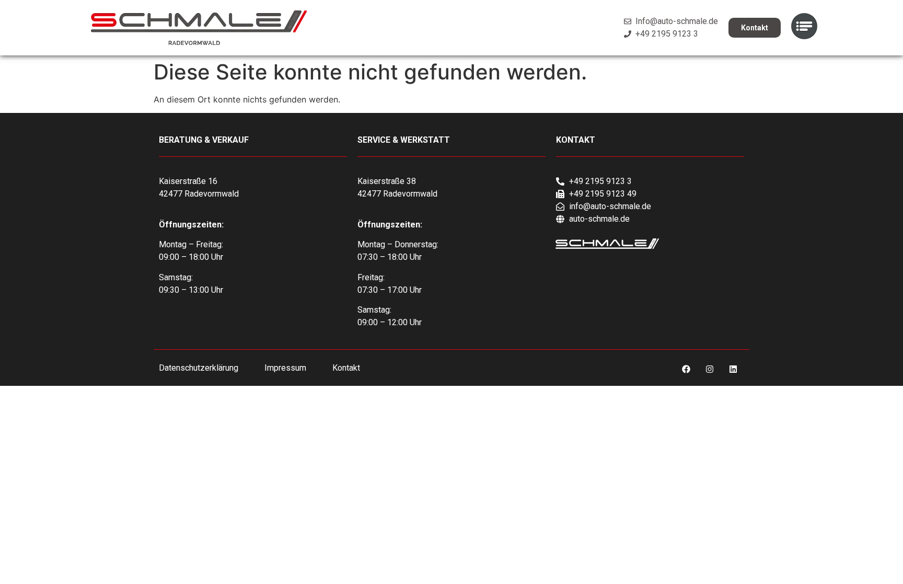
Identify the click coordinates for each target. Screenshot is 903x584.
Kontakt (346, 368)
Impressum (285, 368)
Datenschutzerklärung (198, 368)
